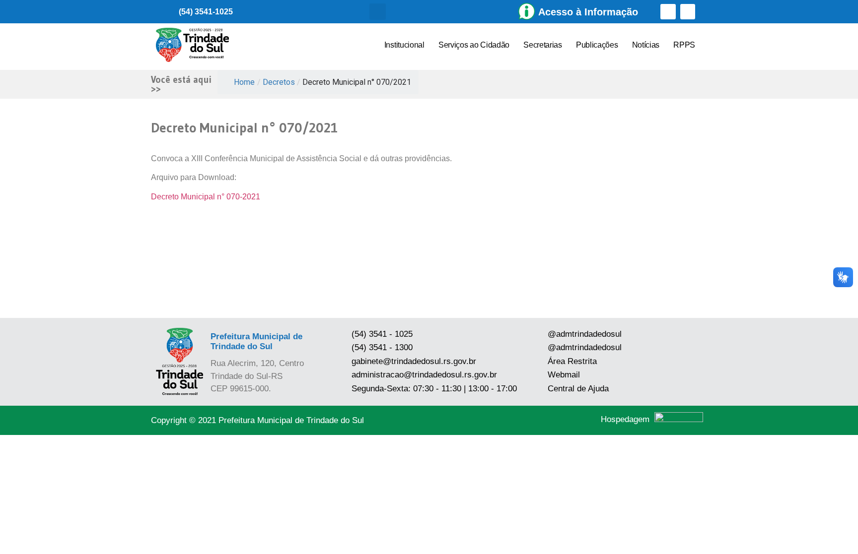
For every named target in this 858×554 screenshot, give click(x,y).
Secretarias (542, 45)
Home (244, 82)
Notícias (646, 45)
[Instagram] (688, 11)
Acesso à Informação (588, 11)
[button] (377, 11)
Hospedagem (625, 419)
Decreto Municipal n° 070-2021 (205, 196)
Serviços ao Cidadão (473, 45)
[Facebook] (668, 11)
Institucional (404, 45)
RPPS (684, 45)
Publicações (597, 45)
